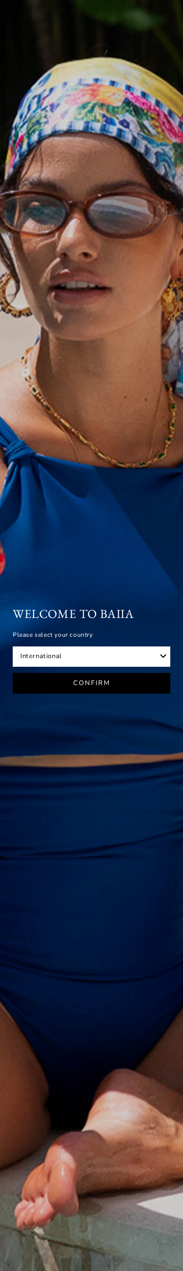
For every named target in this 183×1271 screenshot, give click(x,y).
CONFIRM (91, 683)
